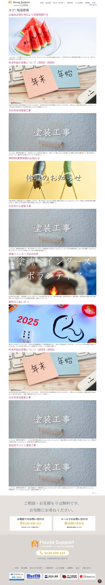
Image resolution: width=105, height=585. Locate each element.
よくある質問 (79, 3)
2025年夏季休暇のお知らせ (24, 158)
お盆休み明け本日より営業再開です (29, 14)
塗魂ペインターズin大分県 (23, 253)
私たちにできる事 (58, 3)
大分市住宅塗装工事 (20, 110)
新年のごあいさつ (19, 301)
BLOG (93, 3)
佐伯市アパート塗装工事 (22, 445)
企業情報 (87, 3)
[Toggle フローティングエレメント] (100, 581)
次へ (94, 493)
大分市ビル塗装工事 (20, 206)
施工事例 (48, 3)
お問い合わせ (93, 5)
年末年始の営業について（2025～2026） (32, 62)
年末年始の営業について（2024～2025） (32, 349)
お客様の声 (70, 3)
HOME (42, 3)
